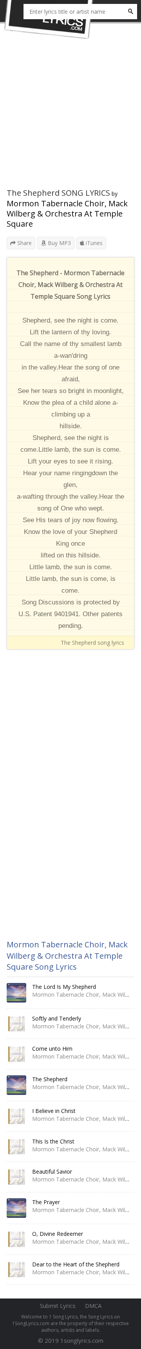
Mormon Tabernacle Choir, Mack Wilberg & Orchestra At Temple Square (67, 213)
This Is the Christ (53, 1141)
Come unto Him (52, 1048)
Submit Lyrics (58, 1305)
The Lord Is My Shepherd (64, 986)
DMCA (93, 1305)
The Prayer (46, 1202)
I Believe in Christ (54, 1111)
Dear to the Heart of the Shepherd (75, 1264)
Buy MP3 (58, 243)
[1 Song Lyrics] (49, 19)
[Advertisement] (70, 117)
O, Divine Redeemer (57, 1233)
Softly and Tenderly (56, 1018)
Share (24, 243)
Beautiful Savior (52, 1171)
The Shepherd (49, 1079)
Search (130, 11)
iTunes (93, 243)
